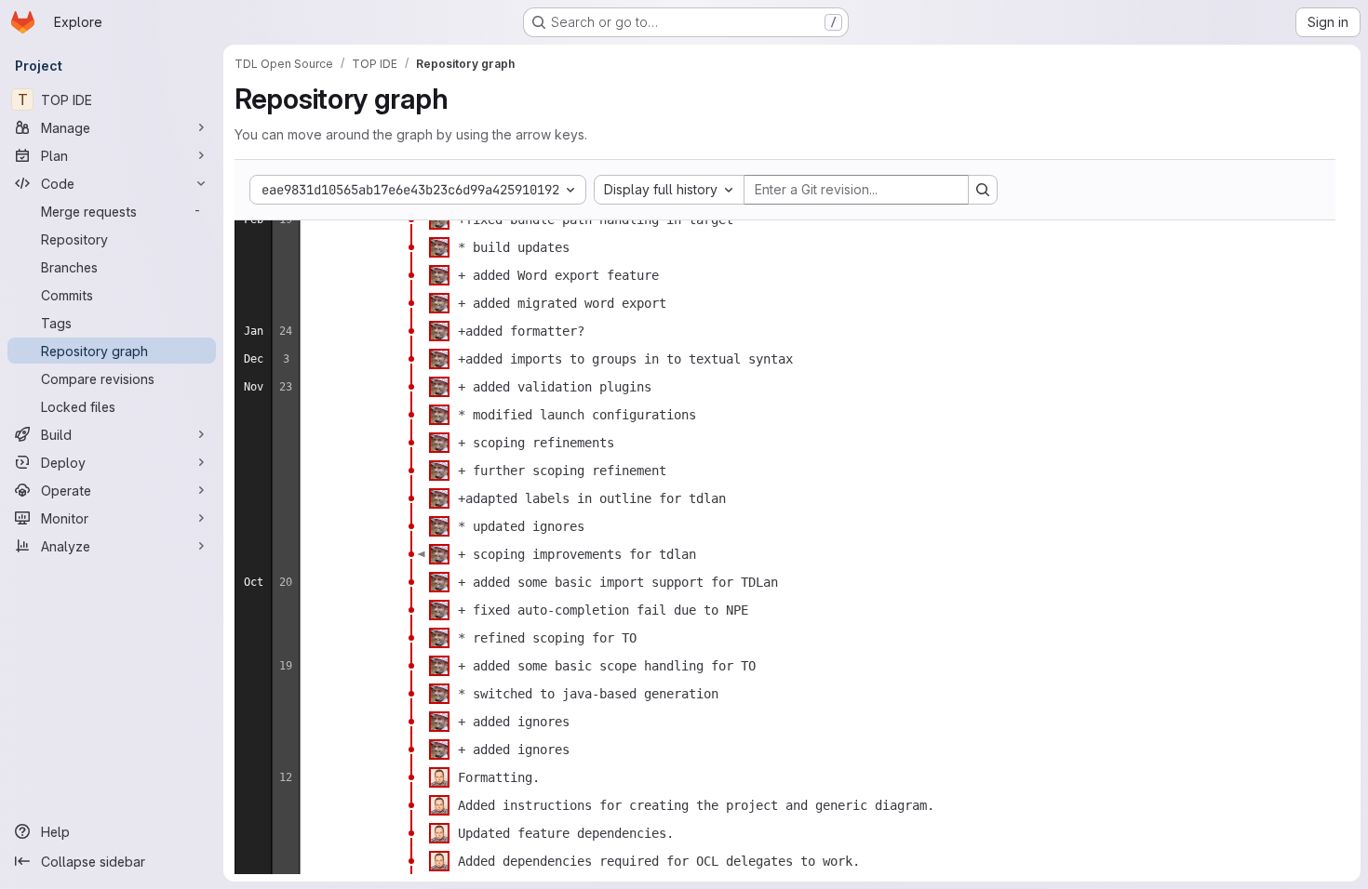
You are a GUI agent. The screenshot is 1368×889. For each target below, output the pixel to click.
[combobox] (669, 190)
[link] (411, 219)
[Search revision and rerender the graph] (983, 190)
